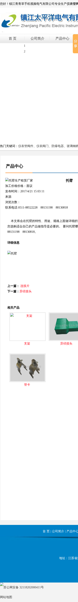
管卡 (27, 384)
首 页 (12, 38)
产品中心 (62, 38)
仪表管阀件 (25, 146)
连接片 (24, 286)
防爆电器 (58, 146)
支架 (27, 343)
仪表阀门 (42, 146)
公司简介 (37, 38)
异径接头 (26, 291)
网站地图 (6, 597)
